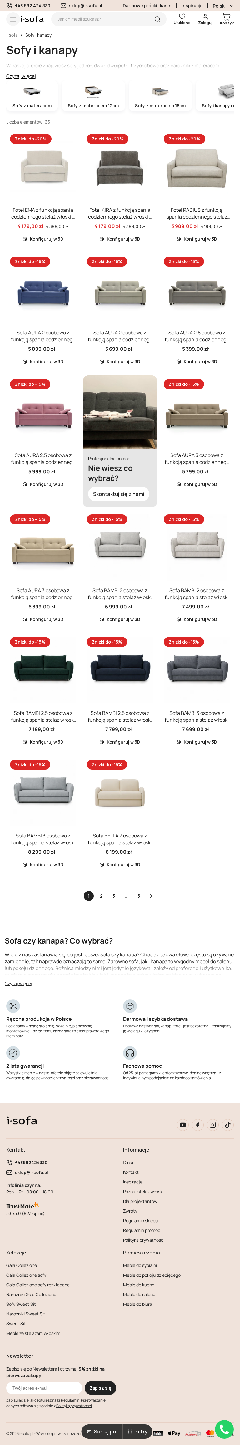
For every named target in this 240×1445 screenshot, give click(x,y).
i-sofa (12, 35)
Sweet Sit (16, 1323)
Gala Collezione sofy (26, 1275)
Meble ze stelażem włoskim (33, 1333)
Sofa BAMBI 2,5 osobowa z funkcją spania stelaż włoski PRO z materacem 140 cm (43, 720)
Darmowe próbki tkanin (147, 5)
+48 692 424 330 (32, 5)
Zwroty (130, 1211)
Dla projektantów (140, 1201)
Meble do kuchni (139, 1285)
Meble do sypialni (140, 1265)
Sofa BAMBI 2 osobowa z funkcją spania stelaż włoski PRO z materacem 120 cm (120, 597)
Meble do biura (137, 1304)
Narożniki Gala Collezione (31, 1294)
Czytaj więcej (21, 76)
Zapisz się (100, 1388)
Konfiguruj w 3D (46, 239)
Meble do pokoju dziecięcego (152, 1275)
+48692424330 (31, 1162)
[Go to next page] (151, 896)
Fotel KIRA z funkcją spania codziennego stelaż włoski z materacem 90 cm (120, 216)
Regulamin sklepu (140, 1221)
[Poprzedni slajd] (16, 167)
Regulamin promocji (142, 1230)
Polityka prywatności (143, 1240)
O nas (128, 1162)
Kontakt (131, 1172)
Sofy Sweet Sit (21, 1304)
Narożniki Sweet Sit (25, 1314)
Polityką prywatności (74, 1405)
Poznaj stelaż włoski (143, 1191)
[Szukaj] (157, 19)
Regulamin (70, 1400)
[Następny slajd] (70, 167)
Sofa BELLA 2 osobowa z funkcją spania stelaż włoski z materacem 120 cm (120, 842)
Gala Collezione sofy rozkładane (38, 1285)
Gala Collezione (21, 1265)
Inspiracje (192, 5)
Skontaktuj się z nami (118, 494)
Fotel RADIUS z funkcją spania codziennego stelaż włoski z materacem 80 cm (197, 216)
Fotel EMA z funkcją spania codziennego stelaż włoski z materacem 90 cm (43, 216)
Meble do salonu (139, 1294)
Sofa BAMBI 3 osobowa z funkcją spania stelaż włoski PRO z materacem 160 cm (197, 720)
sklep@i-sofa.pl (85, 5)
